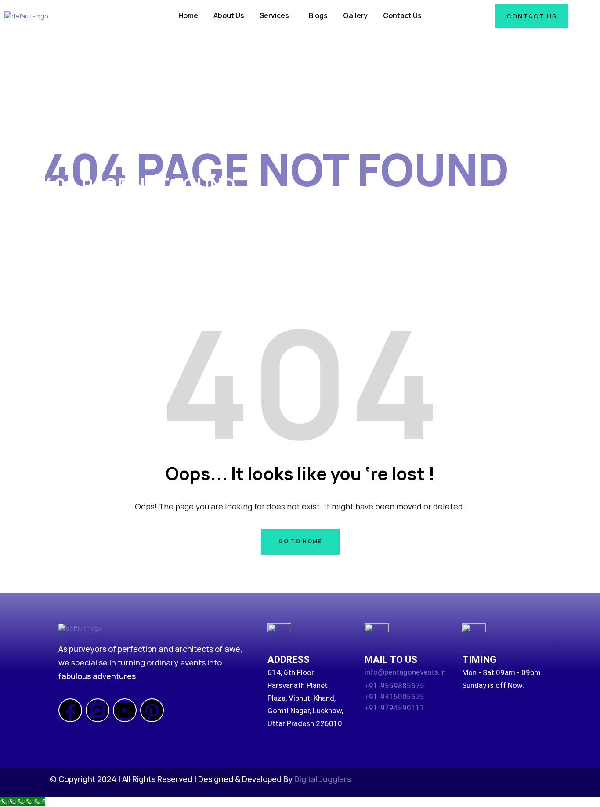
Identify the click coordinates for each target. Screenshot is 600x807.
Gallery (355, 15)
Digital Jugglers (322, 779)
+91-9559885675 (394, 685)
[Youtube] (125, 710)
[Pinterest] (152, 710)
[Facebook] (70, 710)
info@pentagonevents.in (405, 672)
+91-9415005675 (394, 696)
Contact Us (402, 15)
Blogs (318, 15)
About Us (228, 15)
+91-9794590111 (394, 707)
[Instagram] (97, 710)
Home (188, 15)
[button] (276, 15)
